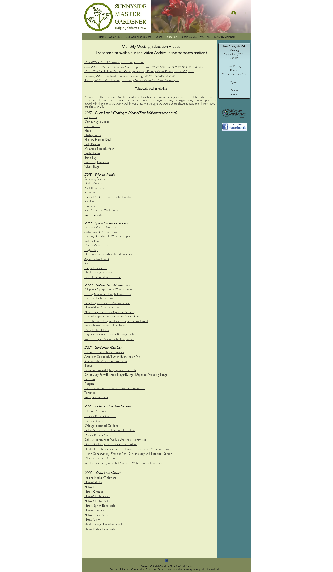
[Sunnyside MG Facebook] (166, 560)
